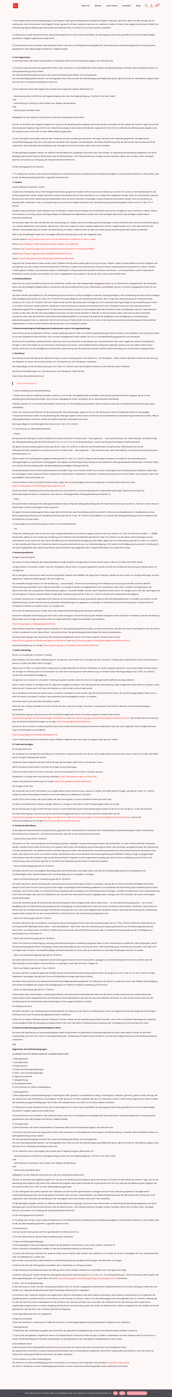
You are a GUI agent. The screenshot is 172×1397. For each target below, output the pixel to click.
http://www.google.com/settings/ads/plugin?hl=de (34, 734)
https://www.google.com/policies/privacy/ (72, 781)
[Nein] (169, 1393)
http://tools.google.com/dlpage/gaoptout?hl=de (34, 624)
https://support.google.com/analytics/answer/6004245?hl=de (71, 645)
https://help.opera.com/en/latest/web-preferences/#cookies (46, 258)
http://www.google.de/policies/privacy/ (74, 721)
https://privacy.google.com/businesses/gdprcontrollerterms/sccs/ (100, 640)
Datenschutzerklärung (26, 383)
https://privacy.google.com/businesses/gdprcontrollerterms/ (39, 640)
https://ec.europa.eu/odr (118, 1362)
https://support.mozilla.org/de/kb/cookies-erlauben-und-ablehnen (49, 244)
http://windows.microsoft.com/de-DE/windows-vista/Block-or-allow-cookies (62, 239)
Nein (122, 1393)
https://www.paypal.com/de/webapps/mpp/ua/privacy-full (38, 486)
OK (115, 1393)
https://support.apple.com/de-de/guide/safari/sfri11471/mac (45, 253)
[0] (156, 5)
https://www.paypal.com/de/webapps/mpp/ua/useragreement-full (88, 1278)
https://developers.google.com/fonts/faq (78, 776)
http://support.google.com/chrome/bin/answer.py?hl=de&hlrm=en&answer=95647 (58, 249)
